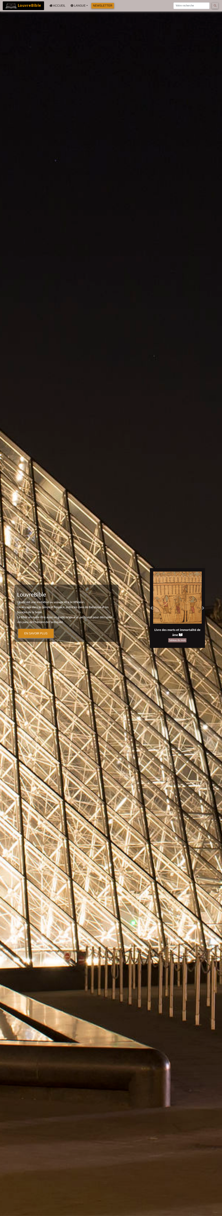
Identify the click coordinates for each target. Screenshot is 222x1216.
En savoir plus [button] (36, 633)
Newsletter (102, 5)
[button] (151, 608)
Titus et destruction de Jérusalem (175, 630)
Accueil (59, 5)
